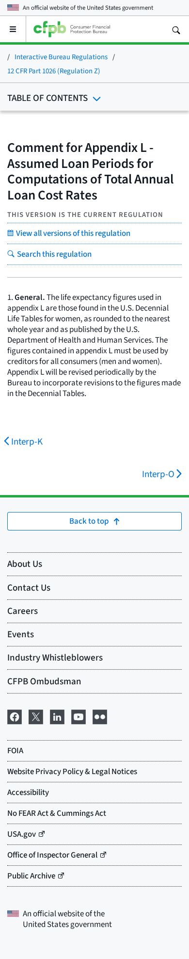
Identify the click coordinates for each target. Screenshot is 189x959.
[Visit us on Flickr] (100, 715)
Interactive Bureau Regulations (61, 56)
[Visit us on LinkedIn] (57, 715)
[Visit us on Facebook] (14, 715)
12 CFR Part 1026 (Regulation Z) (53, 70)
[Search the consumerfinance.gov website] (176, 29)
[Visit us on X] (36, 715)
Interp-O (158, 474)
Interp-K (27, 441)
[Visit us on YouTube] (78, 715)
